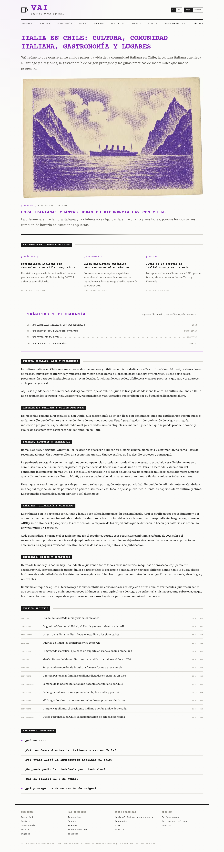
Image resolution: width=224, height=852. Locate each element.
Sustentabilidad (175, 23)
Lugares (99, 23)
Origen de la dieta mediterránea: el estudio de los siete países (81, 634)
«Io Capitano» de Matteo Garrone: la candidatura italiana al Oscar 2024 (87, 659)
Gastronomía (64, 23)
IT (179, 10)
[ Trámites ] (29, 257)
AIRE (117, 825)
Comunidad (27, 23)
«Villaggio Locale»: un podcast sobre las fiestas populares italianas (84, 700)
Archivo (166, 825)
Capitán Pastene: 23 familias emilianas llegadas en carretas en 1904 (84, 675)
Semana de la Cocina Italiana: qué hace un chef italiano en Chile (83, 684)
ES (173, 10)
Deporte (136, 23)
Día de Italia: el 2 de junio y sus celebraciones (71, 618)
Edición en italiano (174, 821)
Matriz (197, 10)
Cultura (45, 23)
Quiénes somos (170, 817)
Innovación (117, 23)
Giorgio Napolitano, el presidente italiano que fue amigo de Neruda (85, 708)
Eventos (153, 23)
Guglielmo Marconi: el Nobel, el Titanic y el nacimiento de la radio (84, 626)
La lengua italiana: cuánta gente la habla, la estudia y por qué (81, 692)
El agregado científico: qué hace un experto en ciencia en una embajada (87, 651)
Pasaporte (121, 821)
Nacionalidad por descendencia (134, 817)
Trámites (197, 23)
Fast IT (119, 830)
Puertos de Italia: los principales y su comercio (71, 642)
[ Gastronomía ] (94, 257)
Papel (188, 10)
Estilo (83, 23)
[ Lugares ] (154, 257)
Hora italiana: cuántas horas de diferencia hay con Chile (93, 212)
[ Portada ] (29, 206)
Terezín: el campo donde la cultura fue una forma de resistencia (82, 667)
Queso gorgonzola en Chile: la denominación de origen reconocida (84, 716)
